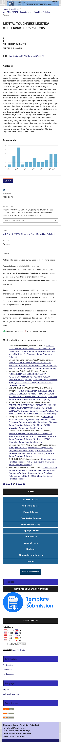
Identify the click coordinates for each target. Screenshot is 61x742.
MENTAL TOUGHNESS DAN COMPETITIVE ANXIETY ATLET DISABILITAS (32, 348)
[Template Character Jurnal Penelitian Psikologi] (28, 611)
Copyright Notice (31, 530)
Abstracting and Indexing (31, 555)
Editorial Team (31, 543)
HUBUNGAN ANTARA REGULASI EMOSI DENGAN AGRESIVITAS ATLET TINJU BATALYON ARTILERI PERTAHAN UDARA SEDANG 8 (31, 394)
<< (4, 483)
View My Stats (18, 650)
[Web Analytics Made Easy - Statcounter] (7, 650)
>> (24, 483)
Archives (15, 9)
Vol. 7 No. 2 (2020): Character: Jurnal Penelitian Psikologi (26, 12)
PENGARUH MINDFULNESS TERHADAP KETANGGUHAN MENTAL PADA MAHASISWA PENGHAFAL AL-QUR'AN (29, 377)
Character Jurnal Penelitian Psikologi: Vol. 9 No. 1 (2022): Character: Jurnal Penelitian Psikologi (32, 354)
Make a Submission (30, 572)
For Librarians (8, 674)
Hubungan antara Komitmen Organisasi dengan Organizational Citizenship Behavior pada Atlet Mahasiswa (32, 419)
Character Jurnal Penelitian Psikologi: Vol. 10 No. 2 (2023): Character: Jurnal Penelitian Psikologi (33, 425)
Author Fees (31, 536)
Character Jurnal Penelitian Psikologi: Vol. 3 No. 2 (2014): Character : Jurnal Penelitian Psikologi (32, 462)
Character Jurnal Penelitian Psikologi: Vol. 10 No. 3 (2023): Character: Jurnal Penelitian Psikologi (33, 382)
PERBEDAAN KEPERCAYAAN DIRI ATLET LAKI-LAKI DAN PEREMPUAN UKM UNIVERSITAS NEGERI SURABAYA (32, 408)
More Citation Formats (14, 220)
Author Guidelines (31, 506)
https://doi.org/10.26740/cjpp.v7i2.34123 (26, 56)
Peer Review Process (31, 518)
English (6, 690)
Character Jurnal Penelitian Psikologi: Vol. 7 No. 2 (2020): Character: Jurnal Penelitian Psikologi (33, 439)
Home (5, 9)
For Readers (8, 665)
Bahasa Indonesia (11, 694)
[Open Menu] (3, 3)
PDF (9, 180)
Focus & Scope (30, 512)
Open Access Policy (30, 524)
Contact (31, 561)
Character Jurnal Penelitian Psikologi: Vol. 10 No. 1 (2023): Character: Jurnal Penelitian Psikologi (30, 476)
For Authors (7, 670)
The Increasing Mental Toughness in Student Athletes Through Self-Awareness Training (33, 470)
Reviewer (30, 549)
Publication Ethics (31, 500)
